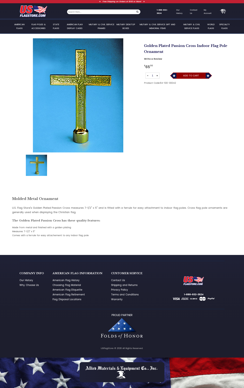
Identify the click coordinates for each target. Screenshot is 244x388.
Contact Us (193, 12)
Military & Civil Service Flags (191, 26)
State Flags (56, 26)
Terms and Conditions (125, 294)
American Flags (19, 26)
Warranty (117, 299)
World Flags (211, 26)
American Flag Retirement (69, 294)
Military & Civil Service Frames (101, 26)
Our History (179, 12)
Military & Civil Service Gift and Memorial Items (157, 26)
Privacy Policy (119, 289)
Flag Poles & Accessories (38, 26)
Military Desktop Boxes (125, 26)
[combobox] (100, 11)
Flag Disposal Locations (67, 299)
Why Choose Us (29, 285)
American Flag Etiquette (67, 289)
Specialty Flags (224, 26)
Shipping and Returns (124, 285)
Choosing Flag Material (67, 285)
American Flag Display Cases (75, 26)
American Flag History (66, 280)
